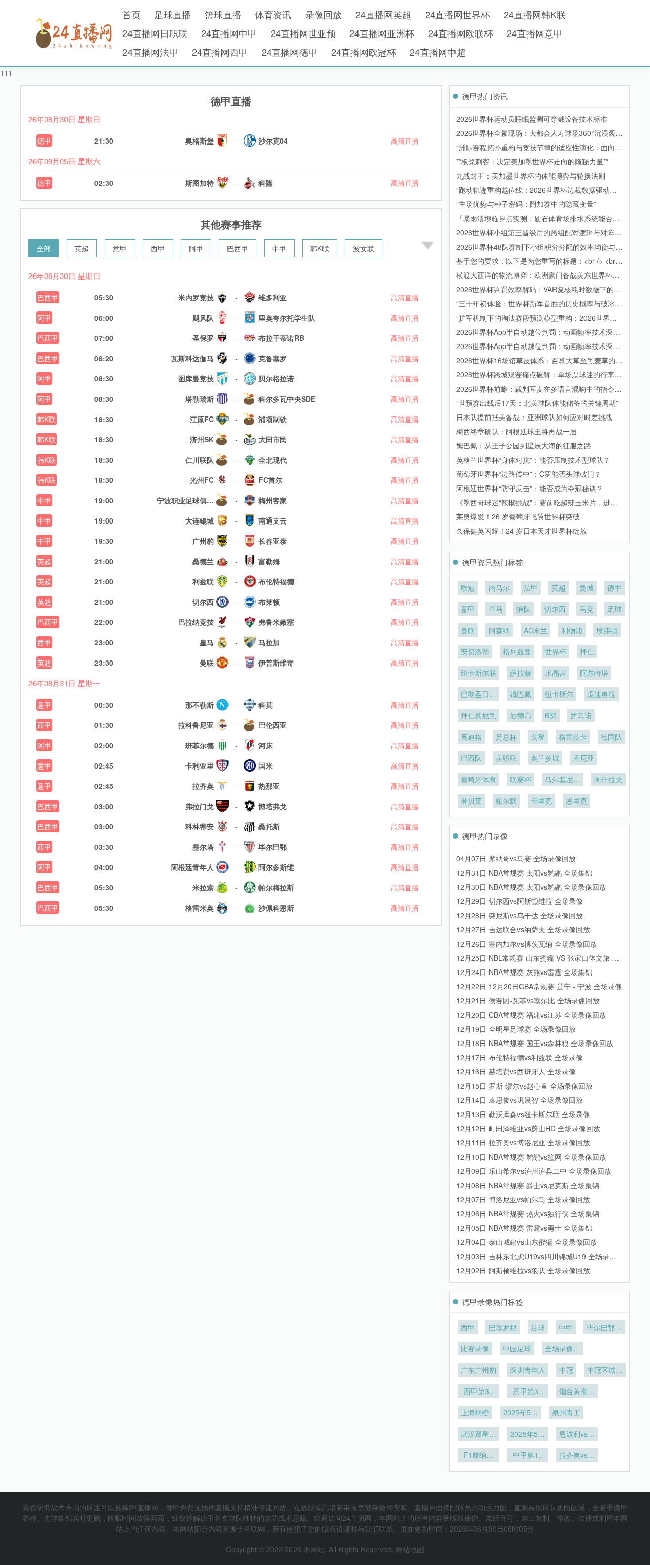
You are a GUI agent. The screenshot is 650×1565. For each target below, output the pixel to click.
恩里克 (576, 800)
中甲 (279, 248)
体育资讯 (273, 14)
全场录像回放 (562, 1349)
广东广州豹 (478, 1370)
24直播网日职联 (154, 33)
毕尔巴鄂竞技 (604, 1328)
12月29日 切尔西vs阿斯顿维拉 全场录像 (519, 901)
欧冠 (468, 587)
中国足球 (517, 1348)
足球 (614, 609)
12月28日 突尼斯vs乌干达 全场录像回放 (519, 915)
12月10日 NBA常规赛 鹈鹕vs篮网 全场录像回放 (531, 1157)
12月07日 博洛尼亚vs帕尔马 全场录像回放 (523, 1199)
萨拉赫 (520, 673)
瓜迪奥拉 (601, 694)
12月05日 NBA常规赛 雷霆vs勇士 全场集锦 (524, 1228)
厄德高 (520, 715)
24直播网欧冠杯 (363, 51)
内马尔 (499, 587)
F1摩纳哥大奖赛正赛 (478, 1456)
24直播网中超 (438, 51)
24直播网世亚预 (303, 33)
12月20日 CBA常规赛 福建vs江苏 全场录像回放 (531, 1015)
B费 (551, 715)
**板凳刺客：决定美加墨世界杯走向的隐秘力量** (532, 161)
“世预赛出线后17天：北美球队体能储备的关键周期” (537, 403)
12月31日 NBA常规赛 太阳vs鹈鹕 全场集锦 (524, 872)
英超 (82, 248)
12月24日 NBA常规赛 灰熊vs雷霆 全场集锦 (524, 972)
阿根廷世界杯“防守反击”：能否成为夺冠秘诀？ (529, 488)
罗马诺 (581, 715)
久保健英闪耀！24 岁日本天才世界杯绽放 (521, 531)
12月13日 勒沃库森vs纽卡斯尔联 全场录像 (523, 1114)
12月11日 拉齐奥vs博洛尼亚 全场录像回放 (523, 1142)
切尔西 (555, 609)
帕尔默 (506, 800)
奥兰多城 (545, 758)
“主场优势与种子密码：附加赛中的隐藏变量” (526, 204)
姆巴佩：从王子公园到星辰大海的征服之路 (523, 445)
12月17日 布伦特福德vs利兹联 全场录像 (519, 1057)
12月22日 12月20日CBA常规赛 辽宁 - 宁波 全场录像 (539, 986)
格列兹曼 (517, 651)
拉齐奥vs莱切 (577, 1456)
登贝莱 (471, 800)
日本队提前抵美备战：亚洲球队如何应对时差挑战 (534, 417)
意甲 (120, 248)
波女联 (363, 248)
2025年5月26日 (527, 1435)
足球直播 (172, 14)
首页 (131, 14)
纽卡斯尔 (559, 694)
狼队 (523, 609)
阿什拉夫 (608, 779)
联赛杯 (520, 779)
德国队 (611, 737)
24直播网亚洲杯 (381, 33)
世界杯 (555, 651)
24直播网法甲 (150, 51)
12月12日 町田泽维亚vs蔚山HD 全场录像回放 (528, 1128)
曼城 (586, 587)
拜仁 (587, 651)
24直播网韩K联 (535, 14)
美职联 (506, 758)
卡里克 (541, 800)
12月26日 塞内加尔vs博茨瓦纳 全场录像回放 (526, 943)
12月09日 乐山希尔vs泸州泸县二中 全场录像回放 (533, 1171)
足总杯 (506, 737)
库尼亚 (583, 758)
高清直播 (405, 140)
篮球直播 (223, 14)
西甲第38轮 (478, 1392)
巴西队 (471, 758)
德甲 (44, 140)
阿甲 (196, 248)
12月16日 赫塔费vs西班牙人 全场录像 (516, 1071)
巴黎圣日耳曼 (478, 695)
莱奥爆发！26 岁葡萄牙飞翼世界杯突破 (518, 516)
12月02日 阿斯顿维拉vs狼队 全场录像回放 (523, 1270)
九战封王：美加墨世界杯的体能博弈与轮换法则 (530, 175)
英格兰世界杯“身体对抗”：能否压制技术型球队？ (533, 460)
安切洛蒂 (475, 651)
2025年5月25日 (520, 1413)
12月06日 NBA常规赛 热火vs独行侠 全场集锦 (527, 1213)
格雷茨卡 (573, 737)
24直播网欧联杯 (460, 33)
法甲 (531, 587)
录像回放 (323, 14)
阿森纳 (499, 630)
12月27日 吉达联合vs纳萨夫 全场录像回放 (523, 929)
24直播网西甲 (220, 51)
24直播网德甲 (289, 51)
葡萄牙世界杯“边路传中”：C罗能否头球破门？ (528, 474)
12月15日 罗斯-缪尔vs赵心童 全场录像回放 (524, 1086)
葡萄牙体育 (478, 779)
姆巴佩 (520, 694)
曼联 (468, 630)
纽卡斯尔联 (478, 673)
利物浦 (571, 630)
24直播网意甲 (535, 33)
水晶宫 (555, 673)
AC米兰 (535, 630)
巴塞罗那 (503, 1327)
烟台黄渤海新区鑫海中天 (577, 1392)
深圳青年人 (527, 1370)
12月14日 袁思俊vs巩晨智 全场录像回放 (519, 1100)
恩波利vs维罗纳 (577, 1435)
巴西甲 (237, 248)
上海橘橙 (475, 1412)
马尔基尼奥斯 (562, 780)
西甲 (158, 248)
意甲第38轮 (527, 1392)
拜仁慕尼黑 (478, 715)
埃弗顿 (607, 630)
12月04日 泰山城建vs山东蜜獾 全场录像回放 (526, 1242)
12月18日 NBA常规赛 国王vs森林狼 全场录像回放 (534, 1043)
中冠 (566, 1370)
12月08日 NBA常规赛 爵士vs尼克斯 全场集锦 (527, 1185)
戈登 (538, 737)
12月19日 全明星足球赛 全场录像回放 (516, 1029)
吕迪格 (471, 737)
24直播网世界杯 (457, 14)
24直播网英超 (383, 14)
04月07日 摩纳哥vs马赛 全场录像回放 (516, 858)
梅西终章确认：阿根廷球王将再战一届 (516, 431)
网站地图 (410, 1549)
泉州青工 (566, 1412)
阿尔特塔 (594, 673)
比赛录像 (475, 1348)
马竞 (586, 609)
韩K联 (319, 248)
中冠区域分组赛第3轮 (605, 1371)
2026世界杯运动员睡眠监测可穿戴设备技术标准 (531, 119)
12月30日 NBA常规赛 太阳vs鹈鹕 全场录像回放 (531, 887)
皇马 (496, 609)
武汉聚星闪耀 (478, 1435)
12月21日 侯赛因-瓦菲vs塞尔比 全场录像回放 (528, 1000)
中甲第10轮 (527, 1456)
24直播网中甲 (229, 33)
